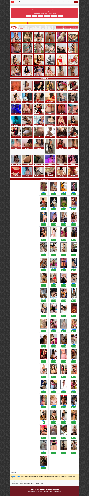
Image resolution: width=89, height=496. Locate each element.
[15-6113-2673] (62, 194)
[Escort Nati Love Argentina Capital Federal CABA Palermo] (74, 399)
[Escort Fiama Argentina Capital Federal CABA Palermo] (53, 414)
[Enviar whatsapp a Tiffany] (65, 285)
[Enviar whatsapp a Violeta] (45, 392)
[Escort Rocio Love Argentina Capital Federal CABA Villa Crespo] (15, 160)
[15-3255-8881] (62, 422)
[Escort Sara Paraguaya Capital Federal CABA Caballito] (16, 36)
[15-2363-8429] (52, 270)
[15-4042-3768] (62, 224)
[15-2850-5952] (44, 422)
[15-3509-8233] (42, 453)
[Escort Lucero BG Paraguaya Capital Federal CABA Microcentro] (53, 429)
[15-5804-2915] (42, 407)
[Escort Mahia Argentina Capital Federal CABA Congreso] (73, 160)
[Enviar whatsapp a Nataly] (55, 209)
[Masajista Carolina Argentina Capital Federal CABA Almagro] (38, 86)
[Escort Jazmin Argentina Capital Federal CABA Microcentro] (63, 231)
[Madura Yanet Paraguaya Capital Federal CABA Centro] (74, 247)
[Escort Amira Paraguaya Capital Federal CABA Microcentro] (53, 216)
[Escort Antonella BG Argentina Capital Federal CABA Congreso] (38, 109)
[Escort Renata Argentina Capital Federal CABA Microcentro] (61, 36)
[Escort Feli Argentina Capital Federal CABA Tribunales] (15, 143)
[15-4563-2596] (52, 392)
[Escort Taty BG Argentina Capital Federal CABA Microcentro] (38, 97)
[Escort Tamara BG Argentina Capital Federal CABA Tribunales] (38, 171)
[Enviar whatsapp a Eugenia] (75, 331)
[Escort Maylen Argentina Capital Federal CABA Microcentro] (61, 59)
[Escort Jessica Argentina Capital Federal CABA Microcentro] (61, 97)
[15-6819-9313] (52, 255)
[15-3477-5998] (42, 361)
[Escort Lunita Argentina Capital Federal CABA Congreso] (73, 120)
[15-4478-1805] (72, 316)
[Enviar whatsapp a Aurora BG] (65, 392)
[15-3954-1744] (42, 392)
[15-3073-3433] (52, 285)
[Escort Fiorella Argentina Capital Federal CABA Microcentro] (74, 368)
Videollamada (15, 483)
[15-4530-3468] (72, 209)
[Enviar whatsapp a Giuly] (45, 255)
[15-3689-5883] (52, 377)
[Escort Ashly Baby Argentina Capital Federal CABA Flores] (73, 36)
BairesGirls (19, 2)
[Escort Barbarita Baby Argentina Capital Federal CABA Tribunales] (63, 353)
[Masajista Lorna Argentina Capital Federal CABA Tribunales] (63, 445)
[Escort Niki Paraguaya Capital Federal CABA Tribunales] (15, 132)
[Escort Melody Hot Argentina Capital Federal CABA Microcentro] (43, 399)
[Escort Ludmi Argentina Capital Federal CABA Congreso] (38, 143)
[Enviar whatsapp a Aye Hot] (45, 346)
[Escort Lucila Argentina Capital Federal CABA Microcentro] (73, 86)
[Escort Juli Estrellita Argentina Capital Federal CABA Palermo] (27, 36)
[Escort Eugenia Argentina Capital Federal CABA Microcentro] (74, 323)
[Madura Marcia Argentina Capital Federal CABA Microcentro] (53, 338)
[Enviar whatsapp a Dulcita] (75, 346)
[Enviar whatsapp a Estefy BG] (75, 270)
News (43, 1)
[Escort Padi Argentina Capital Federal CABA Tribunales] (27, 171)
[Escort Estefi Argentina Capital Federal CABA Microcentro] (73, 171)
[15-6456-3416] (42, 468)
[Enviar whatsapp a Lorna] (65, 453)
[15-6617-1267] (42, 209)
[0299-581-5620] (62, 392)
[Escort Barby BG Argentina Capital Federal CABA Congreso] (63, 186)
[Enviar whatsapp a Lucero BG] (55, 438)
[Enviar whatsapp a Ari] (55, 301)
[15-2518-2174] (72, 407)
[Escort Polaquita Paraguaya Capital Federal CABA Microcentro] (39, 48)
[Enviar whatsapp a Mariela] (75, 392)
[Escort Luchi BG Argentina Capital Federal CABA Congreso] (50, 120)
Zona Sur (67, 27)
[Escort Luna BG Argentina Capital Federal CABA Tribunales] (63, 338)
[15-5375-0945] (52, 346)
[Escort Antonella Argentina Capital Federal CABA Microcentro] (53, 262)
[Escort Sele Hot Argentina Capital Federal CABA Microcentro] (53, 353)
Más (72, 1)
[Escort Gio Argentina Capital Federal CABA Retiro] (63, 429)
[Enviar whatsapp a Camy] (75, 422)
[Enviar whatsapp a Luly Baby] (45, 240)
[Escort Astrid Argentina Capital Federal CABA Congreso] (63, 262)
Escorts (28, 16)
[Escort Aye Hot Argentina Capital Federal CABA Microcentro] (43, 338)
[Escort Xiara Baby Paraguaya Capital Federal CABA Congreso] (63, 399)
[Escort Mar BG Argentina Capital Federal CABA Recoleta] (39, 59)
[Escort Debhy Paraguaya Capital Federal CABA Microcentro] (63, 201)
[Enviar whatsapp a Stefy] (55, 285)
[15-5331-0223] (42, 224)
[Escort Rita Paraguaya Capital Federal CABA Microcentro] (74, 308)
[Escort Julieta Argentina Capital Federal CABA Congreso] (61, 171)
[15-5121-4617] (42, 346)
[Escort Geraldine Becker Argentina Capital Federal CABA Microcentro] (16, 48)
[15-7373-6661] (42, 301)
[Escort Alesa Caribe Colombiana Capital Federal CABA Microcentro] (61, 86)
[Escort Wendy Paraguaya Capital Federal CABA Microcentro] (73, 97)
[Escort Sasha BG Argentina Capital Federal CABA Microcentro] (43, 429)
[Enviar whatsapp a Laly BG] (45, 224)
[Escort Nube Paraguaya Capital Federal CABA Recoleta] (53, 445)
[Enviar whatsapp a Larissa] (75, 361)
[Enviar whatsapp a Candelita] (45, 361)
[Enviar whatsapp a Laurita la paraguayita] (75, 209)
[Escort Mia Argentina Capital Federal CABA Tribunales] (73, 109)
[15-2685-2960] (52, 438)
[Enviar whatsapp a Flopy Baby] (65, 301)
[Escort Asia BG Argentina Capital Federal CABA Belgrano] (61, 160)
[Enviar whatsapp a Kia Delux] (45, 194)
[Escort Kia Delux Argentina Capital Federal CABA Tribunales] (43, 186)
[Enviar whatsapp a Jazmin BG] (75, 438)
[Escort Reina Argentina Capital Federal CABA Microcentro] (61, 109)
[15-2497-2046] (62, 285)
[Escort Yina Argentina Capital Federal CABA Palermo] (53, 186)
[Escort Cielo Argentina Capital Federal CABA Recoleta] (16, 71)
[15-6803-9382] (72, 331)
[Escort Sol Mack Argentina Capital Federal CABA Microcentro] (53, 368)
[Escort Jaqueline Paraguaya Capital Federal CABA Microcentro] (53, 399)
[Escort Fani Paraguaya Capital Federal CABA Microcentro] (50, 132)
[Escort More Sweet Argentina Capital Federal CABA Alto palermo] (38, 160)
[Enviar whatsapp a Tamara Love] (45, 468)
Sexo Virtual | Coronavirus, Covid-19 (45, 22)
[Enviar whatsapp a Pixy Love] (45, 209)
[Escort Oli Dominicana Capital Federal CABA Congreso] (15, 109)
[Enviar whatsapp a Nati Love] (75, 407)
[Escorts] (13, 2)
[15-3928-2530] (42, 240)
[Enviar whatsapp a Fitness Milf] (45, 301)
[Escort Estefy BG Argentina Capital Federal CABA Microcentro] (74, 262)
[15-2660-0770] (62, 453)
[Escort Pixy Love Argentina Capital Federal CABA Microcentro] (43, 201)
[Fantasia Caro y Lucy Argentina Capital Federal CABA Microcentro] (63, 216)
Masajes (60, 1)
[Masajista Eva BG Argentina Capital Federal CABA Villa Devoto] (63, 308)
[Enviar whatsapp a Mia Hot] (55, 240)
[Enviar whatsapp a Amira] (55, 224)
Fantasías (65, 1)
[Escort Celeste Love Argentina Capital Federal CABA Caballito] (38, 120)
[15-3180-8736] (72, 301)
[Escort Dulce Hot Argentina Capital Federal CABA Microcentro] (27, 59)
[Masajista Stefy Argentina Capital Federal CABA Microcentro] (53, 277)
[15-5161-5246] (52, 209)
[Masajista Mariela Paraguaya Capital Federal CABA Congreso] (74, 384)
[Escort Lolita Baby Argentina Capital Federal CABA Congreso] (74, 445)
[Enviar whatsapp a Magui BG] (45, 453)
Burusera (32, 483)
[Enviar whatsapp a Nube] (55, 453)
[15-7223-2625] (42, 270)
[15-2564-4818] (72, 422)
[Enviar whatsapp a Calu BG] (45, 285)
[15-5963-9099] (42, 285)
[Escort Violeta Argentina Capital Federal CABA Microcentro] (43, 384)
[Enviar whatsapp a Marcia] (55, 346)
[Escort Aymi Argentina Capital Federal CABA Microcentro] (15, 86)
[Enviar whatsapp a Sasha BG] (45, 438)
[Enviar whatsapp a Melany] (75, 194)
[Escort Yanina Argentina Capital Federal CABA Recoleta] (61, 48)
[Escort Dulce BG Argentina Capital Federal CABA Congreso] (27, 109)
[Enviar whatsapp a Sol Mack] (55, 377)
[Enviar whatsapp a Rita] (75, 316)
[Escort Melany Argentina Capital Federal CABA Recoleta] (74, 186)
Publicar (76, 1)
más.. (14, 477)
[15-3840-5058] (72, 285)
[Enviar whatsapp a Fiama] (55, 422)
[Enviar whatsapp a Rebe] (55, 392)
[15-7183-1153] (62, 316)
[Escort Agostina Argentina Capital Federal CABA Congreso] (63, 323)
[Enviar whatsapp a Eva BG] (65, 316)
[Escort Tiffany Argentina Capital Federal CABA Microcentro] (63, 277)
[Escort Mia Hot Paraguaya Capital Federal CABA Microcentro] (53, 231)
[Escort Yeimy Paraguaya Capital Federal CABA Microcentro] (43, 308)
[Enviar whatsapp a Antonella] (55, 270)
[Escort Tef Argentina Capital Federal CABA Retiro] (50, 48)
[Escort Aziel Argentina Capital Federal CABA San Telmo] (61, 71)
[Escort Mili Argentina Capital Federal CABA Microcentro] (43, 368)
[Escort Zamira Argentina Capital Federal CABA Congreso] (73, 71)
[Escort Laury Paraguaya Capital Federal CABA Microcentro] (53, 308)
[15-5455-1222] (72, 346)
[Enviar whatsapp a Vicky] (45, 331)
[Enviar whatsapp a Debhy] (65, 209)
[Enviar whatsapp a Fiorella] (75, 377)
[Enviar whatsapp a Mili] (45, 377)
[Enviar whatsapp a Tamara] (75, 301)
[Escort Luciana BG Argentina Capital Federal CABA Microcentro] (16, 59)
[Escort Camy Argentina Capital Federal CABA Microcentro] (74, 414)
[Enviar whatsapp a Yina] (55, 194)
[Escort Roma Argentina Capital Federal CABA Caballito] (50, 59)
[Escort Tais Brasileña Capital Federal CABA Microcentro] (27, 132)
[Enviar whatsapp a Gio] (65, 438)
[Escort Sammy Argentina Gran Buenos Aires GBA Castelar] (74, 277)
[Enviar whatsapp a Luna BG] (65, 346)
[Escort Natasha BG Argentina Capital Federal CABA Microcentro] (27, 86)
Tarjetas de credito (39, 483)
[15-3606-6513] (72, 377)
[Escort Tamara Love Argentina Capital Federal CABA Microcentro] (43, 460)
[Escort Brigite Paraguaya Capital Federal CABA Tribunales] (39, 36)
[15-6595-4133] (52, 301)
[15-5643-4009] (62, 240)
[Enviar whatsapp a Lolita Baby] (75, 453)
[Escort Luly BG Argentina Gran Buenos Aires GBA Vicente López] (15, 97)
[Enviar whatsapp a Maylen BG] (55, 331)
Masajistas (47, 16)
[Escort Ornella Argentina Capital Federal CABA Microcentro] (27, 97)
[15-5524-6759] (72, 438)
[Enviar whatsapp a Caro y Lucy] (65, 224)
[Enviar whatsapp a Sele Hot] (55, 361)
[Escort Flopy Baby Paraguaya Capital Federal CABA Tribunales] (63, 292)
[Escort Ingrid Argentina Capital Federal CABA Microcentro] (50, 109)
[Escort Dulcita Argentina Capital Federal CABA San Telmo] (74, 338)
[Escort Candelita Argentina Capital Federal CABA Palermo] (43, 353)
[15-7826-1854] (42, 255)
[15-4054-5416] (52, 240)
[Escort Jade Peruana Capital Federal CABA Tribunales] (43, 262)
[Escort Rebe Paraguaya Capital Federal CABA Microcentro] (53, 384)
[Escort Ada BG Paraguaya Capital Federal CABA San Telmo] (50, 146)
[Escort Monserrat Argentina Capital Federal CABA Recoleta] (27, 120)
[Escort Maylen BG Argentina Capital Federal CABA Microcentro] (53, 323)
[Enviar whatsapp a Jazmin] (65, 240)
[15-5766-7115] (62, 209)
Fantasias (54, 16)
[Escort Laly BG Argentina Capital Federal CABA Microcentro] (43, 216)
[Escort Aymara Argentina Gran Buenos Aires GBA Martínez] (50, 36)
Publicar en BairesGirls (16, 476)
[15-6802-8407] (42, 331)
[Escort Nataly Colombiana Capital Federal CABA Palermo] (53, 201)
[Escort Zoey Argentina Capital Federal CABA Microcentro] (63, 368)
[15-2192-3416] (72, 240)
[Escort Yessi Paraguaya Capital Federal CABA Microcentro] (15, 171)
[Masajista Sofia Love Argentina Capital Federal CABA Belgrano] (43, 414)
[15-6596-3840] (72, 224)
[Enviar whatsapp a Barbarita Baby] (65, 361)
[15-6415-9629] (52, 453)
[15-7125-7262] (52, 422)
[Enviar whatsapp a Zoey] (65, 377)
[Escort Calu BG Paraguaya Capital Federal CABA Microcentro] (43, 277)
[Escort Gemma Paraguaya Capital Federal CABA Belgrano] (74, 216)
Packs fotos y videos (24, 483)
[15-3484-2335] (62, 438)
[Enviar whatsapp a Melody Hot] (45, 407)
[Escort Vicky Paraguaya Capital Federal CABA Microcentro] (43, 323)
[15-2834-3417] (72, 392)
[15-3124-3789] (52, 316)
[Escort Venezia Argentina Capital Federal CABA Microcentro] (61, 143)
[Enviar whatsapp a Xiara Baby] (65, 407)
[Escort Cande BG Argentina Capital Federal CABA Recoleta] (50, 86)
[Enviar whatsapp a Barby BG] (65, 194)
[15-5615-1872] (72, 194)
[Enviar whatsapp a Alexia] (65, 422)
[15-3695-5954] (42, 377)
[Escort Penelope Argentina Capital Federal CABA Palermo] (50, 97)
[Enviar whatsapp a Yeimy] (45, 316)
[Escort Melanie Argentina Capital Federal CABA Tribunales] (73, 132)
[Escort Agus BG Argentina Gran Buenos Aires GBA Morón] (61, 132)
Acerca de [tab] (13, 472)
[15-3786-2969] (42, 194)
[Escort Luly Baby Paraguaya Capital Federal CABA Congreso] (43, 231)
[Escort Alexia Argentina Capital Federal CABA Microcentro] (63, 414)
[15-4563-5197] (62, 255)
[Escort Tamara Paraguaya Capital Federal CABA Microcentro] (74, 292)
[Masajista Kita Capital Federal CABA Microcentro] (73, 48)
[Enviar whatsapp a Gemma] (75, 224)
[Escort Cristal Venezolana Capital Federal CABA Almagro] (73, 59)
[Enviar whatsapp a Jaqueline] (55, 407)
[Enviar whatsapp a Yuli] (55, 255)
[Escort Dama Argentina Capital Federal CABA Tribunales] (50, 160)
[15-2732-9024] (62, 331)
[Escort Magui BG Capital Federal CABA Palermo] (43, 445)
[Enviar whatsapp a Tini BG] (65, 255)
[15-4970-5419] (62, 301)
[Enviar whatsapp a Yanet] (75, 255)
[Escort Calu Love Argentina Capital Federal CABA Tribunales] (15, 120)
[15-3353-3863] (62, 346)
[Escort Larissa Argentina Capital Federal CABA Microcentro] (74, 353)
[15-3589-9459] (52, 194)
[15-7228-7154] (62, 377)
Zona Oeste (74, 27)
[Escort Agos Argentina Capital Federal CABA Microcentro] (73, 143)
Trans (69, 1)
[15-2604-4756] (52, 224)
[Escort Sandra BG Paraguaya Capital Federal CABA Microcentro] (39, 71)
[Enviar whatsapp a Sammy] (75, 285)
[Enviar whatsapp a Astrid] (65, 270)
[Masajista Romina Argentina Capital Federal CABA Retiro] (27, 71)
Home (40, 1)
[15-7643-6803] (62, 270)
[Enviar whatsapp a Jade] (45, 270)
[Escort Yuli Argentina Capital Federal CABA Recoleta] (53, 247)
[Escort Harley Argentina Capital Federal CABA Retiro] (74, 231)
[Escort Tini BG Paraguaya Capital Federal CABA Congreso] (63, 247)
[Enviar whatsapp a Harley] (75, 240)
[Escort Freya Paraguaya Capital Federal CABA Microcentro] (27, 143)
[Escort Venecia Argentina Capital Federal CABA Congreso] (50, 171)
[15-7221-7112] (52, 331)
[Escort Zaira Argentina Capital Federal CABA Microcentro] (50, 71)
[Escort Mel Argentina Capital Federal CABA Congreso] (38, 132)
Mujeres (51, 1)
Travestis (60, 16)
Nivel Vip (47, 1)
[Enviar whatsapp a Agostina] (65, 331)
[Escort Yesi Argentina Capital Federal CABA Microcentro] (27, 48)
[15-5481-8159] (42, 438)
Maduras (56, 1)
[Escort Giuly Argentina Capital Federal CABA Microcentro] (43, 247)
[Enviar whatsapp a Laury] (55, 316)
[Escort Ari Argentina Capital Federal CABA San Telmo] (53, 292)
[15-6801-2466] (72, 270)
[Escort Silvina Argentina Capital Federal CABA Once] (27, 160)
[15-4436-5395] (52, 407)
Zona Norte (59, 27)
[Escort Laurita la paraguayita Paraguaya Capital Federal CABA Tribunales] (74, 201)
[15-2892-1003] (42, 316)
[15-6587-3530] (72, 255)
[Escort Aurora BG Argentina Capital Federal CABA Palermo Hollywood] (63, 384)
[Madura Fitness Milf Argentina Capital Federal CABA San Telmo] (43, 292)
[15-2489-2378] (72, 361)
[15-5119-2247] (52, 361)
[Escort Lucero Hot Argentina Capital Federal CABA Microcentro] (61, 120)
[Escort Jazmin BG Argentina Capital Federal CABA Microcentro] (74, 429)
